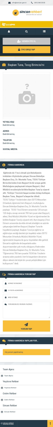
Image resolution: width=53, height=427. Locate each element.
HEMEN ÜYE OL (28, 41)
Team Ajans (8, 376)
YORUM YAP (26, 329)
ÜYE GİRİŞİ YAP (28, 50)
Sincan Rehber (9, 412)
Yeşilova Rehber (10, 388)
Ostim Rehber (9, 400)
